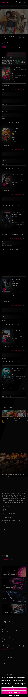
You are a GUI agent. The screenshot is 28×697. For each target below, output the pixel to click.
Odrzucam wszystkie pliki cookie (14, 692)
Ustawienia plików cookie (14, 695)
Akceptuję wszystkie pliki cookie (14, 689)
